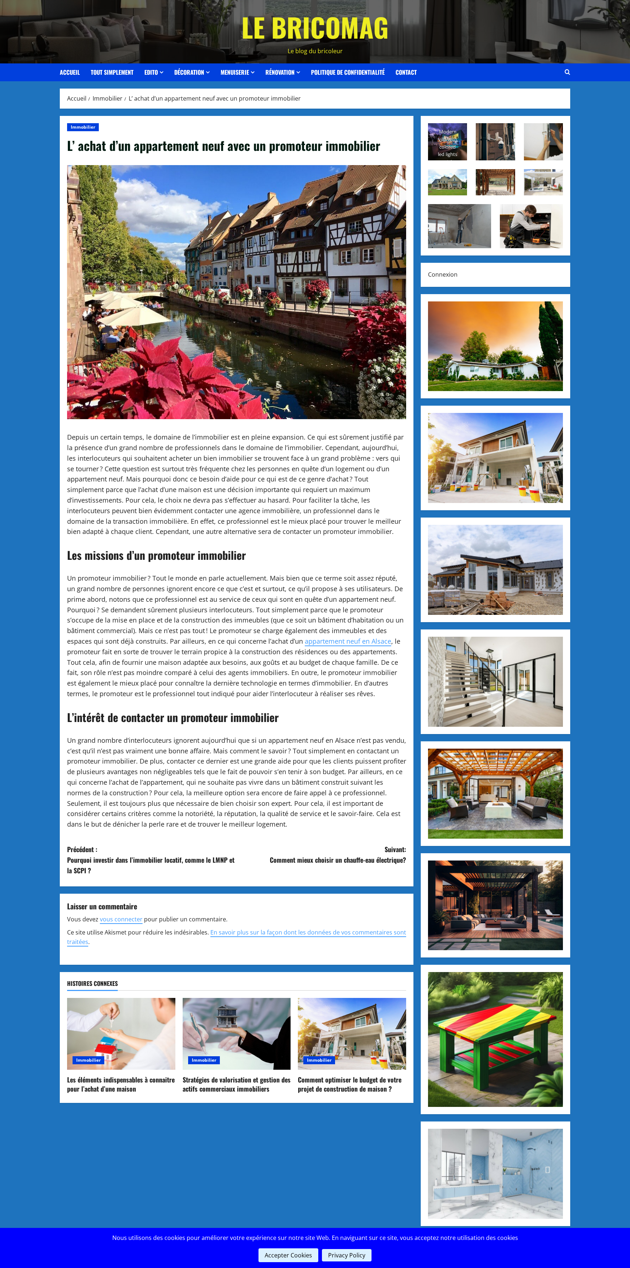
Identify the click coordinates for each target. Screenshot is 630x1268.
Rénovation (280, 72)
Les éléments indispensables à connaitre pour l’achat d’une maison (121, 1084)
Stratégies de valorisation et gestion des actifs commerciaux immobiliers (237, 1084)
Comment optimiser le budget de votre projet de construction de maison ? (349, 1084)
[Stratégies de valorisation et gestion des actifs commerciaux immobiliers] (237, 1034)
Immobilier (83, 127)
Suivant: (338, 854)
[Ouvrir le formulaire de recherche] (567, 72)
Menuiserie (235, 72)
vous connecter (121, 919)
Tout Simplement (112, 72)
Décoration (189, 72)
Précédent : (150, 859)
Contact (406, 72)
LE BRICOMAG (315, 26)
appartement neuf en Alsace (348, 641)
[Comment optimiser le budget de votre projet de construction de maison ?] (352, 1034)
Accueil (70, 72)
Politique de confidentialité (348, 72)
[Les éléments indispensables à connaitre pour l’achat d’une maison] (121, 1034)
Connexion (443, 274)
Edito (151, 72)
